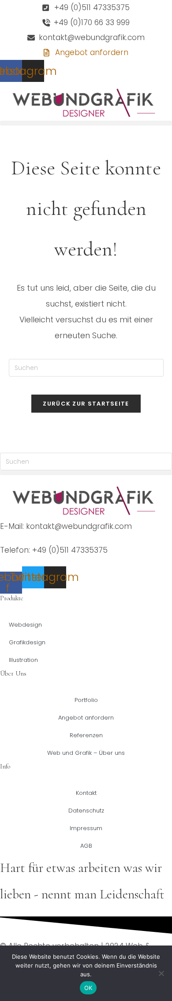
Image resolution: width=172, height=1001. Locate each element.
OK (88, 987)
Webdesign (25, 625)
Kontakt (86, 793)
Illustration (23, 660)
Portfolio (86, 700)
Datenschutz (86, 810)
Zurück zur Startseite (86, 403)
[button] (86, 123)
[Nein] (161, 973)
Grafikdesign (27, 642)
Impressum (86, 828)
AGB (86, 846)
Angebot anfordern (86, 717)
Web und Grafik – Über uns (86, 753)
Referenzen (86, 735)
